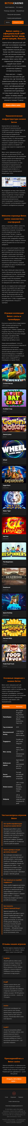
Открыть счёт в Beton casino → (14, 1080)
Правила (20, 1097)
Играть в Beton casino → (14, 105)
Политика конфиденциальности (14, 1105)
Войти (8, 22)
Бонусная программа (14, 14)
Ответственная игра (14, 1101)
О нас (6, 1097)
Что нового (19, 7)
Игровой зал (20, 11)
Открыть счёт (18, 22)
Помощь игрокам (9, 11)
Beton (14, 3)
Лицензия (13, 1097)
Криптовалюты (9, 7)
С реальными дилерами (14, 18)
